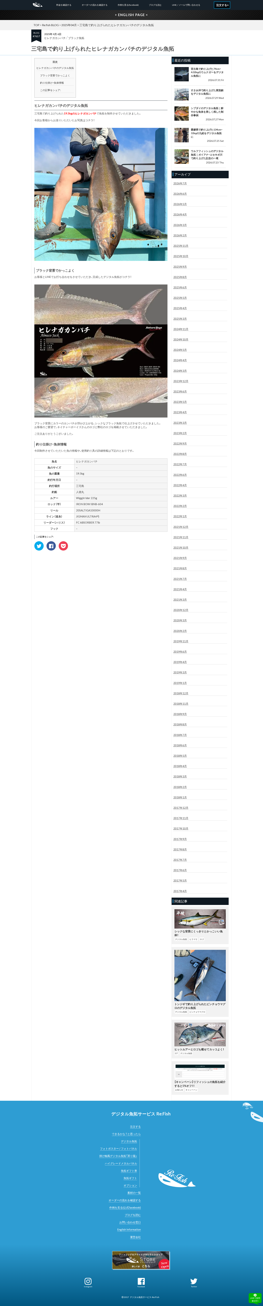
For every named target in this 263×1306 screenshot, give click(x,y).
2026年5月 (180, 204)
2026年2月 (180, 235)
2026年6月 (180, 193)
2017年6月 (180, 870)
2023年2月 (180, 433)
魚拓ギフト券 (129, 1170)
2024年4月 (180, 360)
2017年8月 (180, 849)
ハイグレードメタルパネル (121, 1163)
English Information (129, 1229)
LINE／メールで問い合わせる (186, 5)
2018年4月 (180, 766)
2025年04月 (69, 25)
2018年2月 (180, 787)
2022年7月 (180, 464)
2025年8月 (180, 277)
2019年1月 (180, 682)
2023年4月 (180, 412)
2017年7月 (180, 859)
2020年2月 (180, 630)
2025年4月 (180, 308)
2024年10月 (180, 339)
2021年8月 (180, 568)
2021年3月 (180, 599)
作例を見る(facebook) (128, 5)
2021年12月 (180, 526)
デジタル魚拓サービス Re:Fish (141, 1113)
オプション (130, 1185)
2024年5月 (180, 349)
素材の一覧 (134, 1192)
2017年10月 (180, 828)
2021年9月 (180, 557)
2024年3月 (180, 370)
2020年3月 (180, 620)
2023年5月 (180, 401)
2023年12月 (180, 381)
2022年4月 (180, 485)
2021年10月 (180, 547)
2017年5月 (180, 880)
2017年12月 (180, 807)
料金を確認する (63, 5)
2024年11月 (180, 329)
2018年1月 (180, 797)
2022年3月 (180, 495)
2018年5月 (180, 755)
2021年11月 (180, 537)
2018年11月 (180, 703)
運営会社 (135, 1237)
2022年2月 (180, 505)
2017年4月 (180, 891)
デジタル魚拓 (129, 1141)
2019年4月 (180, 662)
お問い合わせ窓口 (130, 1222)
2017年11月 (180, 818)
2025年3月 (180, 318)
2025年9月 (180, 266)
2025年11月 (180, 245)
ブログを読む (155, 5)
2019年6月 (180, 651)
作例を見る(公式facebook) (125, 1207)
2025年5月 (180, 297)
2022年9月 (180, 443)
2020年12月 (180, 610)
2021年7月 (180, 578)
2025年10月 (180, 256)
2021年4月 (180, 589)
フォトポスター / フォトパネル (118, 1148)
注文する (135, 1126)
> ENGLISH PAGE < (131, 15)
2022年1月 (180, 516)
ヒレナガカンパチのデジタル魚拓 (55, 67)
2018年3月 (180, 776)
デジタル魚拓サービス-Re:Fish (144, 1297)
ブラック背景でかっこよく (55, 75)
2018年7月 (180, 735)
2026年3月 (180, 225)
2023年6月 (180, 391)
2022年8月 (180, 453)
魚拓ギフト (130, 1178)
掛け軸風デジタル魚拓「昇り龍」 (118, 1155)
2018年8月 (180, 724)
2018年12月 (180, 693)
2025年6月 (180, 287)
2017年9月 (180, 839)
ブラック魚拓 (76, 38)
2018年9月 (180, 714)
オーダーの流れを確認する (95, 5)
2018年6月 (180, 745)
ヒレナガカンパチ (55, 38)
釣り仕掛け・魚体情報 (52, 82)
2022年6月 (180, 474)
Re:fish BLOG (50, 25)
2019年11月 (180, 641)
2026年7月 (180, 183)
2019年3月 (180, 672)
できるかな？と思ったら (126, 1133)
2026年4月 (180, 214)
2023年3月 (180, 422)
